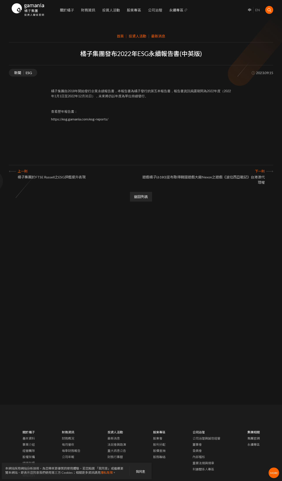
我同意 (140, 471)
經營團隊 (28, 451)
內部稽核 (199, 457)
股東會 (157, 438)
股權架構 (28, 457)
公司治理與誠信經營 (206, 438)
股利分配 (159, 444)
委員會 (197, 451)
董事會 (197, 444)
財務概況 (68, 438)
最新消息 (114, 438)
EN (257, 10)
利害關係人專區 (203, 469)
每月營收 (68, 444)
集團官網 (253, 438)
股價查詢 (159, 451)
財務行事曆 (115, 457)
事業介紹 (28, 444)
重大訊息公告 (117, 451)
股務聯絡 (159, 457)
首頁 (120, 36)
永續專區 (176, 10)
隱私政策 (106, 472)
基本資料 (28, 438)
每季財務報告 (71, 451)
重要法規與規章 (203, 463)
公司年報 (68, 457)
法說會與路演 (117, 444)
